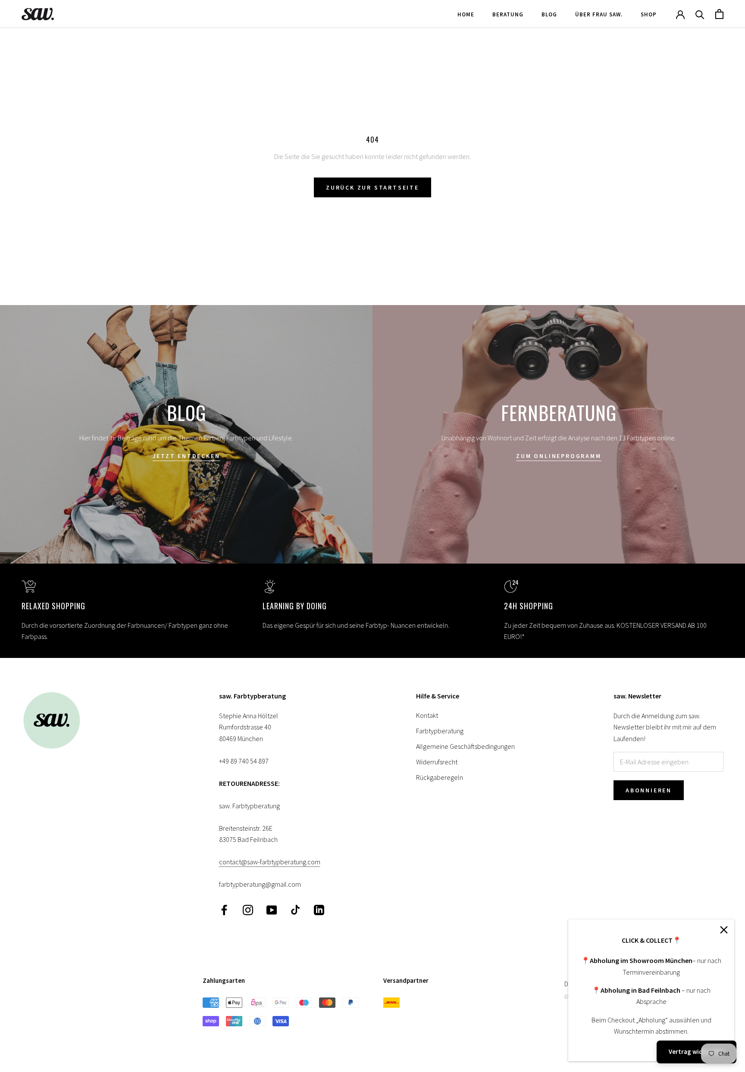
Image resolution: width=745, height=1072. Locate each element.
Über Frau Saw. (599, 14)
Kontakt (427, 715)
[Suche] (699, 14)
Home (465, 14)
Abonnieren (649, 790)
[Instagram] (248, 909)
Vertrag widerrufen (696, 1051)
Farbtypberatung (439, 730)
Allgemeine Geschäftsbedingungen (465, 746)
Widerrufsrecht (436, 761)
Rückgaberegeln (439, 777)
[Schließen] (724, 930)
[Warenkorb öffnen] (719, 14)
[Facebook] (224, 909)
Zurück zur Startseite (372, 187)
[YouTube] (271, 909)
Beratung (507, 14)
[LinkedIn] (319, 909)
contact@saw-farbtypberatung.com (269, 861)
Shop (649, 14)
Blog (549, 14)
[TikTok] (295, 909)
